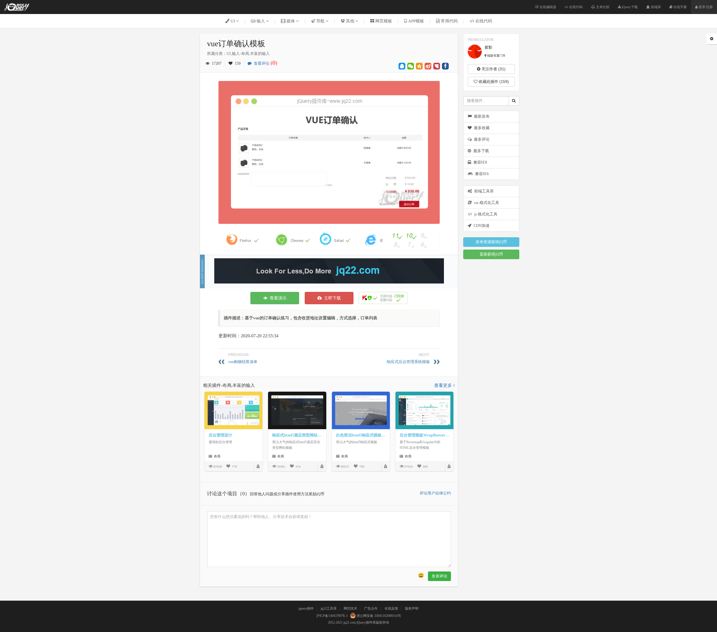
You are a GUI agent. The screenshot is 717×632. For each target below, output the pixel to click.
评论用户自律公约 (435, 493)
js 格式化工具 (484, 214)
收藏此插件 (493, 81)
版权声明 (411, 608)
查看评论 (264, 63)
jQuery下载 (629, 7)
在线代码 (575, 7)
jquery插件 (306, 608)
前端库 (655, 7)
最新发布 (481, 116)
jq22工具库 (329, 608)
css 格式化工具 (485, 203)
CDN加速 (480, 226)
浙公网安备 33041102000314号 (378, 616)
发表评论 (439, 576)
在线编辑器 (547, 7)
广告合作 (371, 608)
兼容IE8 (479, 162)
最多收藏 (481, 128)
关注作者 (493, 69)
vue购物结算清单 (242, 362)
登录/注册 (705, 7)
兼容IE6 (481, 174)
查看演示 (277, 298)
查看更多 (443, 385)
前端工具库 (483, 191)
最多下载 (480, 151)
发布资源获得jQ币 (491, 242)
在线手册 (679, 7)
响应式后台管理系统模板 (408, 362)
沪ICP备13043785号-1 (332, 616)
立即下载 (331, 298)
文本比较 (602, 7)
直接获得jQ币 (491, 254)
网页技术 (350, 608)
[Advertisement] (329, 271)
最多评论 (481, 139)
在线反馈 (391, 608)
